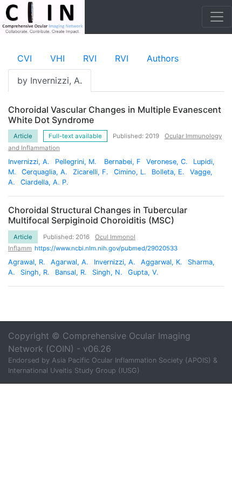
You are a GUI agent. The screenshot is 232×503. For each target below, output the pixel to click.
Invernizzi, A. (29, 162)
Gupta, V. (143, 272)
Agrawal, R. (26, 262)
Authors (163, 58)
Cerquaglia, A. (44, 172)
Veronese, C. (167, 162)
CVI (24, 58)
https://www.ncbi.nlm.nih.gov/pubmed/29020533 (106, 248)
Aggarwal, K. (161, 262)
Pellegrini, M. (77, 162)
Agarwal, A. (69, 262)
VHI (57, 58)
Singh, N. (107, 272)
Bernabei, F (122, 162)
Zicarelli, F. (90, 172)
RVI (90, 58)
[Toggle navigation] (217, 17)
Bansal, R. (71, 272)
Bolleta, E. (168, 172)
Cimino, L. (130, 172)
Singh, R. (35, 272)
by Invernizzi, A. (49, 80)
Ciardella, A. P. (45, 182)
